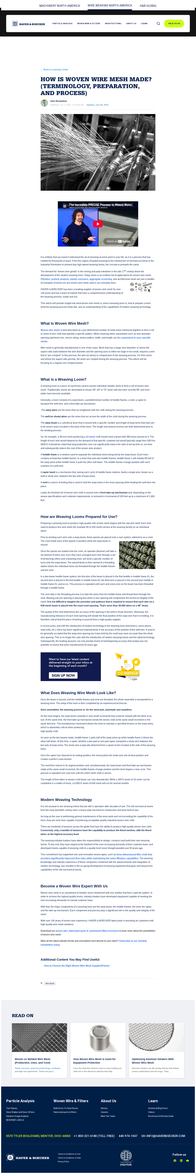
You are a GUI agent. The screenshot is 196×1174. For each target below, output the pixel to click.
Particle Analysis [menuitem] (20, 1101)
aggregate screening (100, 279)
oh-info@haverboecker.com (163, 1136)
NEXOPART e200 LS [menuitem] (15, 1120)
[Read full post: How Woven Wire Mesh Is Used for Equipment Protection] (98, 1037)
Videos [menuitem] (151, 1112)
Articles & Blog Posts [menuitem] (158, 1108)
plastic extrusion (79, 279)
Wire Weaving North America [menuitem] (110, 5)
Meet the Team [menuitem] (108, 1116)
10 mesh (90, 437)
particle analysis (60, 279)
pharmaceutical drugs (40, 1068)
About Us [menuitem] (108, 1101)
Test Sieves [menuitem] (11, 1108)
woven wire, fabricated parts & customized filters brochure (87, 931)
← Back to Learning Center (54, 69)
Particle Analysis (63, 23)
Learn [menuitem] (153, 1101)
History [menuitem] (104, 1108)
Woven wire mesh (50, 330)
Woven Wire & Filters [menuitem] (71, 1101)
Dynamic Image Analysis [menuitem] (17, 1116)
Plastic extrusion (22, 1068)
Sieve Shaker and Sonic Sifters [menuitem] (20, 1112)
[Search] (158, 23)
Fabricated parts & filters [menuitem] (65, 1112)
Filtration (45, 279)
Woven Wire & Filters (88, 23)
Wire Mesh (49, 983)
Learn (144, 23)
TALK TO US (174, 23)
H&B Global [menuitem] (148, 5)
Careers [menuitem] (104, 1112)
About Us (131, 23)
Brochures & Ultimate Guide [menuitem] (161, 1116)
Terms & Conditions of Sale (69, 1158)
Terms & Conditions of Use (69, 1154)
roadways (56, 1068)
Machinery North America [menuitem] (59, 5)
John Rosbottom (58, 101)
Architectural (113, 23)
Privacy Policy (63, 1162)
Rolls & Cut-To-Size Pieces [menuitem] (66, 1108)
